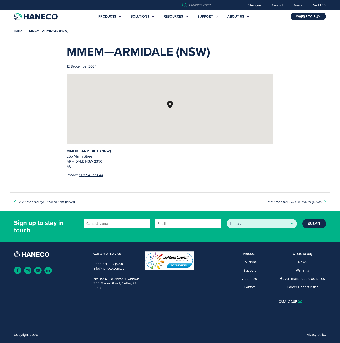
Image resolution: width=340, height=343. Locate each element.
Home (18, 30)
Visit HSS (319, 5)
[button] (170, 105)
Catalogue (254, 5)
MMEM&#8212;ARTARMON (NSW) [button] (294, 201)
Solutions (140, 16)
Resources (173, 16)
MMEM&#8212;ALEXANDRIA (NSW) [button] (46, 201)
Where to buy (302, 253)
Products (107, 16)
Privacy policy (316, 334)
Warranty (302, 270)
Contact (277, 5)
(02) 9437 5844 (91, 174)
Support (205, 16)
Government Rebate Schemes (302, 278)
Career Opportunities (302, 287)
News (298, 5)
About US (235, 16)
